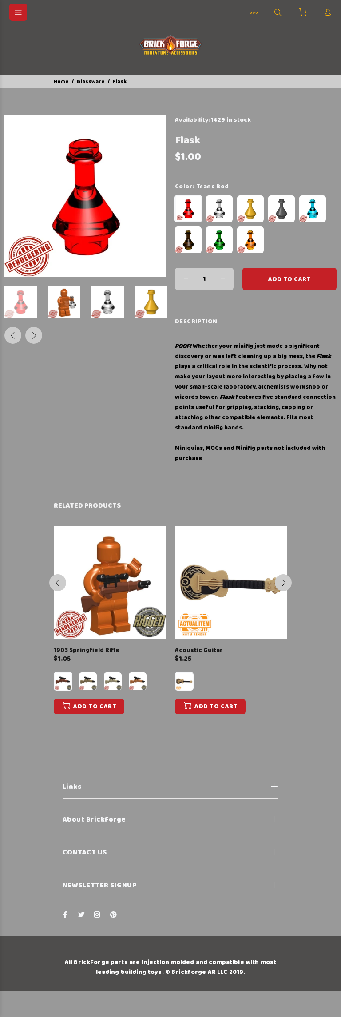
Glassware (90, 81)
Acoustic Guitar (199, 650)
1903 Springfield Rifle (86, 650)
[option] (26, 302)
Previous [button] (12, 335)
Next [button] (33, 335)
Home (61, 81)
